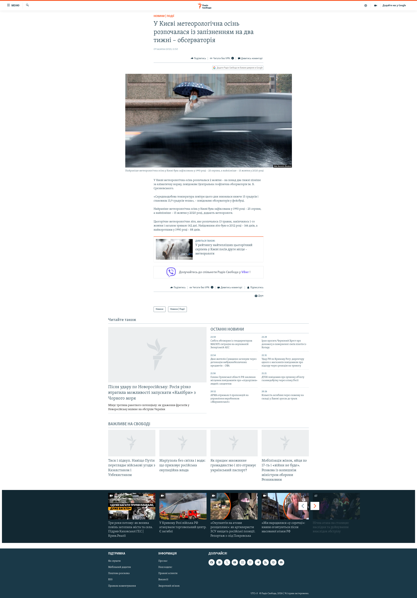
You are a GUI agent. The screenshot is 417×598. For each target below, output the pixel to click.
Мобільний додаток (119, 567)
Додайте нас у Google (394, 5)
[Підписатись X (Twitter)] (227, 562)
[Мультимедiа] (376, 5)
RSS (110, 579)
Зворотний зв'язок (169, 585)
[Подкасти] (366, 5)
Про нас (162, 561)
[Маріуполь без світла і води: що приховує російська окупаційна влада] (183, 443)
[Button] (198, 58)
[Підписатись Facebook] (211, 562)
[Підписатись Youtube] (235, 562)
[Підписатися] (281, 562)
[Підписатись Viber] (250, 562)
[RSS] (266, 562)
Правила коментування (122, 585)
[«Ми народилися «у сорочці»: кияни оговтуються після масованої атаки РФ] (285, 506)
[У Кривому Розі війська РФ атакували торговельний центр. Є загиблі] (183, 506)
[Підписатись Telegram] (258, 562)
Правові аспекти (168, 573)
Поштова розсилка (119, 573)
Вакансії (163, 579)
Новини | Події (164, 16)
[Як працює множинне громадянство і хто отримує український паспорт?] (234, 443)
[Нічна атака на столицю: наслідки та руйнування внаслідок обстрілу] (336, 506)
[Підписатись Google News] (219, 562)
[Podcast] (273, 562)
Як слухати (114, 561)
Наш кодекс (165, 567)
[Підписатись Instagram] (242, 562)
